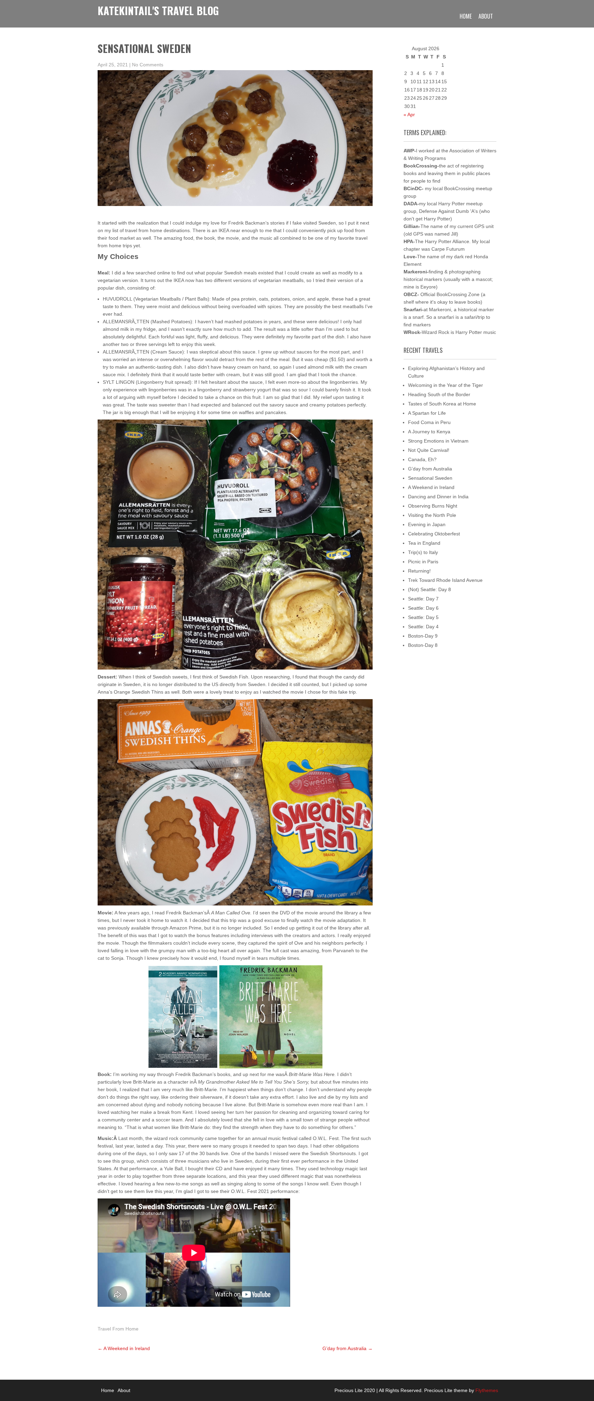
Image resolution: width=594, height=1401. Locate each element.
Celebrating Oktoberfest (434, 533)
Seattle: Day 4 (423, 626)
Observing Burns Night (432, 506)
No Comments (147, 64)
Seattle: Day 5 (423, 617)
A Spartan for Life (427, 413)
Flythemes (486, 1390)
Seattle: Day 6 (423, 608)
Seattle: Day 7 (423, 598)
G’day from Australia (347, 1348)
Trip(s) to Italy (423, 552)
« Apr (409, 114)
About (485, 16)
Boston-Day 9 (423, 636)
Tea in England (424, 543)
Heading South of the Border (439, 394)
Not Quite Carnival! (428, 450)
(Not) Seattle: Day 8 (429, 589)
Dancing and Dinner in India (438, 496)
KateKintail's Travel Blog (158, 10)
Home (466, 16)
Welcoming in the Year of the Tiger (445, 385)
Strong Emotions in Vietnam (438, 441)
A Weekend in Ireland (124, 1348)
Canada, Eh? (422, 459)
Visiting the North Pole (432, 515)
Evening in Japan (427, 524)
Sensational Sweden (430, 478)
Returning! (419, 571)
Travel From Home (118, 1329)
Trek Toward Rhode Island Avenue (445, 580)
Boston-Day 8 (423, 645)
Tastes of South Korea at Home (442, 403)
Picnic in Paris (423, 561)
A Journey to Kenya (429, 431)
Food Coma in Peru (429, 422)
